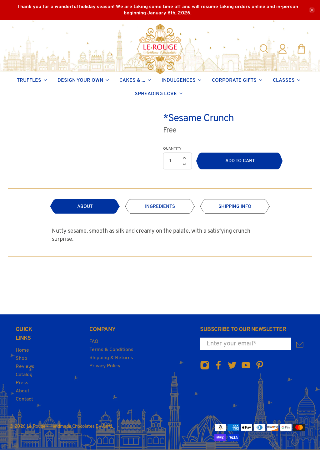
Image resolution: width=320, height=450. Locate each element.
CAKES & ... (132, 80)
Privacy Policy (104, 366)
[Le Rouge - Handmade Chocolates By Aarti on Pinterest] (259, 368)
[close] (312, 10)
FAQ (93, 341)
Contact (24, 399)
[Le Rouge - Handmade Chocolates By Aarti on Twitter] (232, 368)
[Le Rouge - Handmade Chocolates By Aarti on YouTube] (246, 368)
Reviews (25, 366)
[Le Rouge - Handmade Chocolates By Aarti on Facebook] (218, 368)
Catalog (24, 374)
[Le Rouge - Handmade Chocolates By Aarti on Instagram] (204, 368)
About (22, 391)
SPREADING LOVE (156, 93)
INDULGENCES (179, 80)
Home (22, 350)
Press (22, 382)
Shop (21, 358)
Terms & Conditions (111, 349)
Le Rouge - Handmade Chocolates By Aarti (69, 426)
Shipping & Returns (111, 357)
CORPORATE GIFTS (234, 80)
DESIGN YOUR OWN (80, 80)
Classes (284, 80)
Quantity (172, 149)
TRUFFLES (29, 80)
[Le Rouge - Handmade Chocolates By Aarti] (160, 49)
